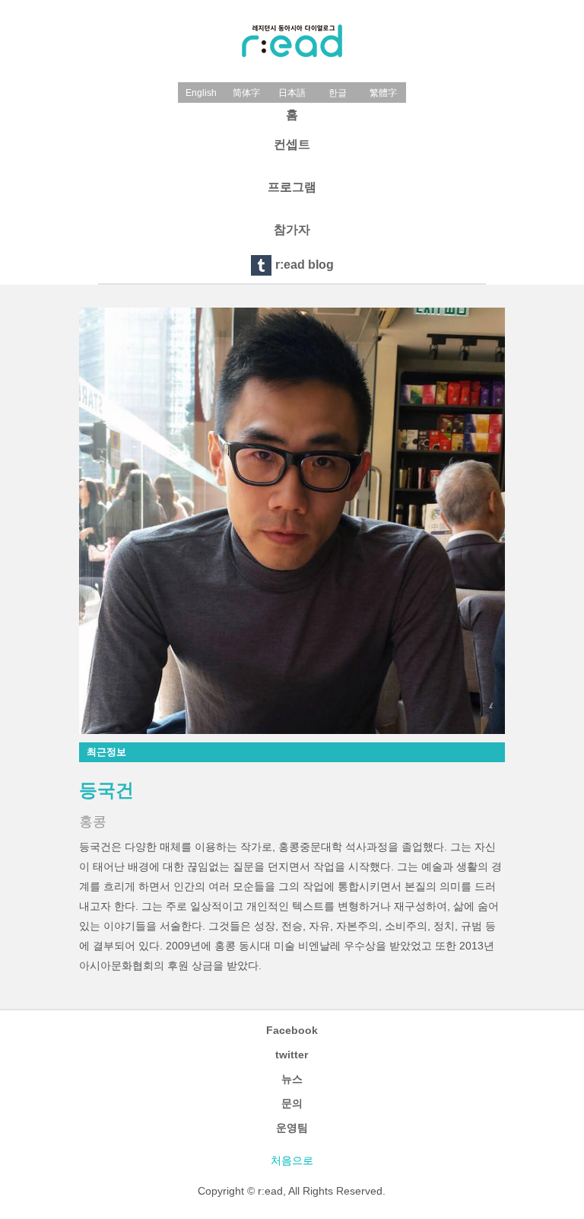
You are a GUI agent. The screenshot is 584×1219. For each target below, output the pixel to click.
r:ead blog (304, 264)
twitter (291, 1054)
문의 (292, 1103)
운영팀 (292, 1128)
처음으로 (292, 1160)
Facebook (292, 1030)
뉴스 (292, 1079)
